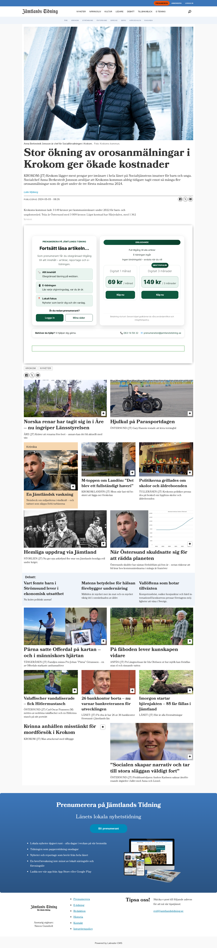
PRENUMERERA (162, 3)
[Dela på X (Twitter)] (185, 199)
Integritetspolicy (83, 929)
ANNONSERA (176, 3)
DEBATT (130, 11)
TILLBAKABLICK (145, 11)
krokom (31, 368)
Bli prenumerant (108, 828)
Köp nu (120, 294)
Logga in (50, 317)
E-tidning (78, 905)
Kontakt (78, 923)
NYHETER (81, 11)
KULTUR (108, 11)
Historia (78, 917)
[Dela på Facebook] (180, 199)
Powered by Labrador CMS (108, 943)
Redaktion (79, 911)
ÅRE (66, 20)
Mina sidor (79, 317)
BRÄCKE (114, 20)
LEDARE (119, 11)
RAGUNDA (148, 20)
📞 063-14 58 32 (129, 333)
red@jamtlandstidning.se (168, 911)
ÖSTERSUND (102, 20)
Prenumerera (81, 899)
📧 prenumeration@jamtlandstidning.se (160, 333)
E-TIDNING (161, 11)
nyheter (45, 368)
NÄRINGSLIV (95, 11)
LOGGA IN (189, 3)
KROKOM (75, 20)
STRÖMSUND (87, 20)
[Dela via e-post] (190, 199)
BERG (123, 20)
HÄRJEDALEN (135, 20)
